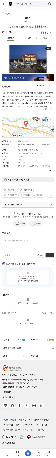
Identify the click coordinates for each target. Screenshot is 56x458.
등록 (49, 255)
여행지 (7, 14)
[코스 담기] (46, 32)
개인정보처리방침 (9, 420)
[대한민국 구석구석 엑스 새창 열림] (27, 406)
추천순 (52, 313)
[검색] (49, 4)
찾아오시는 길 (7, 397)
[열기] (50, 205)
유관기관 (34, 356)
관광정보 (5, 356)
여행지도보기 (50, 120)
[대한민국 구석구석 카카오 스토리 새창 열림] (20, 406)
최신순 (44, 313)
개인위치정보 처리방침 (11, 425)
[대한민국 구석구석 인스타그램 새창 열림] (34, 406)
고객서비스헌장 (41, 425)
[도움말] (3, 255)
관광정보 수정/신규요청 (11, 348)
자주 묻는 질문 (28, 430)
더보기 (51, 195)
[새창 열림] (9, 437)
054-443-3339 (23, 141)
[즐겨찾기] (42, 33)
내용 (47, 109)
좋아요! (22, 223)
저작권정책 (27, 425)
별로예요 (39, 223)
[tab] (7, 453)
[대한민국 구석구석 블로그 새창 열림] (5, 406)
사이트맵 (40, 430)
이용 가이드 (6, 392)
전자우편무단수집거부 (11, 430)
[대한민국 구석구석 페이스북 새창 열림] (12, 406)
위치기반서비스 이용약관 (39, 420)
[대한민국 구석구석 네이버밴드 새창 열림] (41, 406)
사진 (41, 255)
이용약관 (22, 420)
